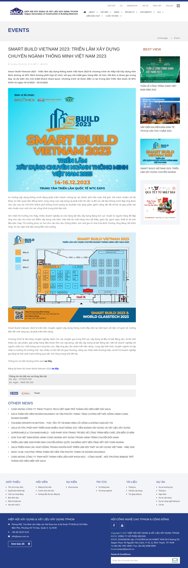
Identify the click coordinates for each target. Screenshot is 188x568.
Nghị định (162, 494)
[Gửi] (174, 560)
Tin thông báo (103, 487)
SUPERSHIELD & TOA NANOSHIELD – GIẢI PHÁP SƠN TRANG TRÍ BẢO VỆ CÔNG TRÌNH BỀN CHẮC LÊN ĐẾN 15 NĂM (72, 432)
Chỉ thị (161, 505)
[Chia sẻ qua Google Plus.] (26, 393)
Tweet (37, 393)
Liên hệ (145, 6)
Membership (132, 6)
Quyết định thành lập (16, 491)
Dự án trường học (166, 487)
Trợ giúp (111, 6)
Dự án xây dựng (165, 498)
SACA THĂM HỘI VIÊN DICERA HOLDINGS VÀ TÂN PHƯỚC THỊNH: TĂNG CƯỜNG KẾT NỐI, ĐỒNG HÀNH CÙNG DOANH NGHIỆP (69, 416)
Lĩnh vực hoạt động (16, 494)
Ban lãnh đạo (13, 498)
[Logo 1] (160, 202)
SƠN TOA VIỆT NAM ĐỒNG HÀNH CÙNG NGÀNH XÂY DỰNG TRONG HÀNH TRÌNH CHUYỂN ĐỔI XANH (65, 437)
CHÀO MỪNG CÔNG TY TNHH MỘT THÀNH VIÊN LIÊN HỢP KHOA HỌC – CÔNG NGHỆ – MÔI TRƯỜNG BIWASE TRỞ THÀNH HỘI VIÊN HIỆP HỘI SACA (72, 459)
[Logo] (43, 11)
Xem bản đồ (18, 544)
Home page (162, 38)
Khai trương (73, 487)
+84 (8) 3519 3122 (20, 532)
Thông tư (132, 487)
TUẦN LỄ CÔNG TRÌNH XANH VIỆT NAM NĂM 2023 (158, 88)
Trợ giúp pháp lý (135, 494)
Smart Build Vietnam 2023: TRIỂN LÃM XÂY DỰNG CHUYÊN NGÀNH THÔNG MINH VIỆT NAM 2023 (159, 170)
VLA (121, 6)
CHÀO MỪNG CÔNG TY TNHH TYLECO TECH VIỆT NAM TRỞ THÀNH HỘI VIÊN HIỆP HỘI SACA (61, 409)
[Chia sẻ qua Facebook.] (14, 393)
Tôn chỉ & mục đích (15, 487)
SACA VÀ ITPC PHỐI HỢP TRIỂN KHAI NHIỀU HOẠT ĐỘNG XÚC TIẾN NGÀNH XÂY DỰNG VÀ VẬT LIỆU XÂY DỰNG (70, 428)
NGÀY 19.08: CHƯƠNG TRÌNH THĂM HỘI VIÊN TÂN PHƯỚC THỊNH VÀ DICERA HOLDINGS (58, 452)
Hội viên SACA (14, 505)
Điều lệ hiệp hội (14, 501)
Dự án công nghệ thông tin (169, 501)
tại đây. (48, 361)
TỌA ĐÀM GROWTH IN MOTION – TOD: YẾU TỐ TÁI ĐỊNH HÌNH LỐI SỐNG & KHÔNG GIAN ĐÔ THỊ (62, 423)
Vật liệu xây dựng (135, 491)
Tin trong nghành (105, 491)
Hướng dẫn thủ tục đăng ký (49, 494)
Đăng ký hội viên (45, 487)
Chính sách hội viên (46, 491)
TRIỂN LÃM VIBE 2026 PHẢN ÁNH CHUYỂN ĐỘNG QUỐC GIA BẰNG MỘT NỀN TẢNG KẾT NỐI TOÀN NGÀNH (67, 442)
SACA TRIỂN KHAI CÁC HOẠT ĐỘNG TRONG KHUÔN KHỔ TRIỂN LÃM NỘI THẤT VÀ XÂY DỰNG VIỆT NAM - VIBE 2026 (72, 447)
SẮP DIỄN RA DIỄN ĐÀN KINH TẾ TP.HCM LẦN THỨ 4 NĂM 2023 (157, 129)
